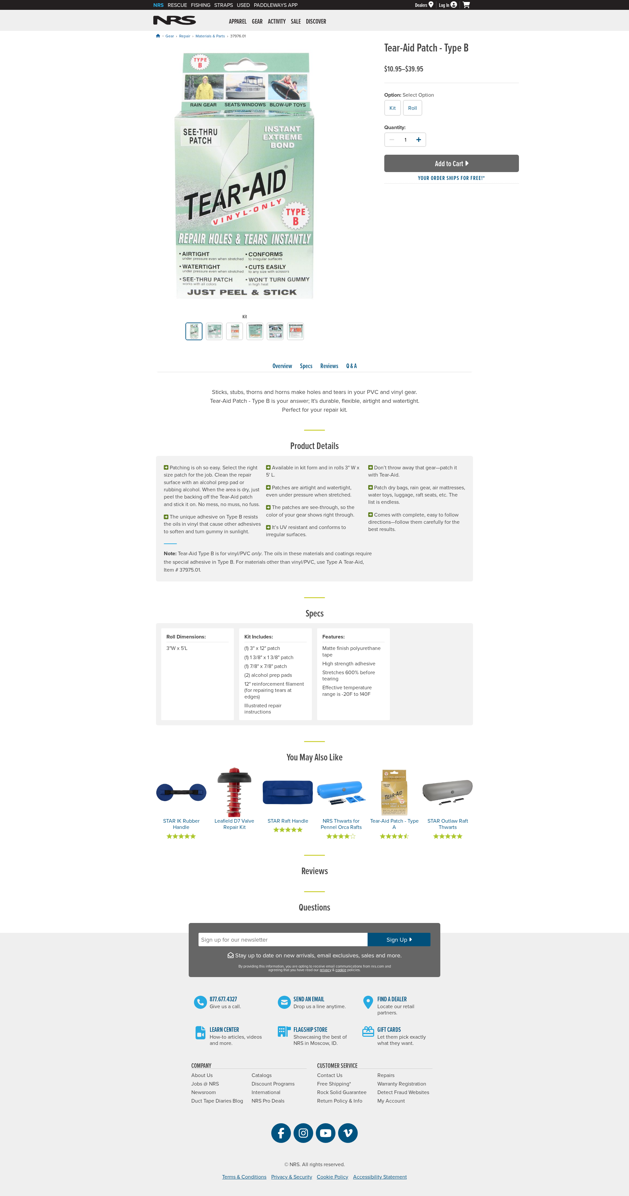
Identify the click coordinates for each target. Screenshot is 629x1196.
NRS (158, 5)
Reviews (329, 365)
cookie (340, 969)
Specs (306, 365)
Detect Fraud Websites (403, 1092)
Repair (184, 36)
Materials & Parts (210, 36)
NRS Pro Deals (268, 1100)
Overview (282, 365)
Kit (393, 107)
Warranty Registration (401, 1083)
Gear (169, 36)
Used (243, 5)
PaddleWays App (275, 5)
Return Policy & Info (339, 1100)
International (266, 1092)
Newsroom (203, 1092)
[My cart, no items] (469, 5)
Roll (412, 107)
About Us (202, 1075)
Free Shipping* (334, 1083)
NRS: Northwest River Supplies (174, 20)
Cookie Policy (332, 1176)
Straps (223, 5)
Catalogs (262, 1075)
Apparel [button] (238, 21)
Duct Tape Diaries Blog (217, 1100)
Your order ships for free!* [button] (451, 178)
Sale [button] (296, 21)
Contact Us (329, 1075)
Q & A (351, 365)
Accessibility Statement (380, 1176)
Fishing (200, 5)
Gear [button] (257, 21)
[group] (244, 182)
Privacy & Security (291, 1176)
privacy (325, 969)
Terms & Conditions (244, 1176)
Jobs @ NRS (205, 1083)
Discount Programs (273, 1083)
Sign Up (398, 939)
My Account (391, 1100)
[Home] (158, 35)
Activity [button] (277, 21)
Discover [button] (316, 21)
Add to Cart (449, 163)
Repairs (385, 1075)
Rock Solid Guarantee (342, 1092)
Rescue (177, 5)
